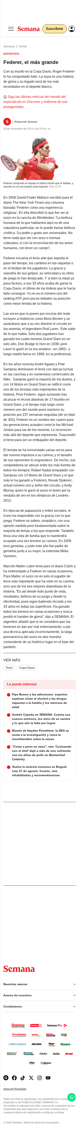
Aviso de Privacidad (19, 1089)
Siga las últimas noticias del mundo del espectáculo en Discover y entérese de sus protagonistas (35, 102)
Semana (9, 46)
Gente (23, 46)
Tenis (9, 667)
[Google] (5, 1077)
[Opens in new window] (14, 1077)
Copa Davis (27, 667)
